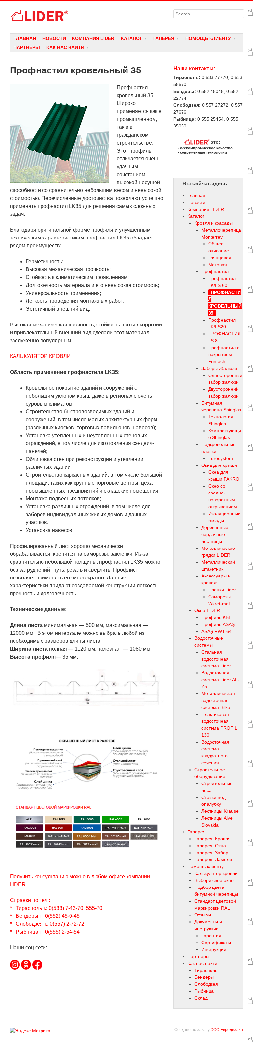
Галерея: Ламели (213, 859)
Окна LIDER (207, 610)
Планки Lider (222, 589)
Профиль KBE (216, 617)
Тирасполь (205, 970)
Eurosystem (220, 458)
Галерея (163, 38)
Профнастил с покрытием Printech (223, 354)
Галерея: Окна (210, 845)
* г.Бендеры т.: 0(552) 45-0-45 (45, 916)
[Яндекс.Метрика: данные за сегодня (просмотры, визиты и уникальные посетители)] (30, 1031)
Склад (201, 997)
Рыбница (204, 991)
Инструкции (213, 949)
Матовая (217, 264)
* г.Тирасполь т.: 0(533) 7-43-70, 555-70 (56, 908)
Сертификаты (216, 942)
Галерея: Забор (211, 852)
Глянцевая (219, 257)
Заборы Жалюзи (219, 368)
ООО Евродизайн (227, 1030)
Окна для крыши (219, 465)
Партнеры (27, 47)
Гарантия (211, 935)
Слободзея (206, 984)
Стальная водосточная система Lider (216, 658)
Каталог (131, 38)
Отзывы (202, 914)
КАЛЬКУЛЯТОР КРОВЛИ (40, 356)
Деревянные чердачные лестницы (214, 534)
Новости (54, 38)
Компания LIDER (93, 38)
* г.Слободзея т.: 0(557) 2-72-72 (47, 924)
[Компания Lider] (87, 15)
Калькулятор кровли (216, 873)
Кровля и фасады (213, 223)
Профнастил (215, 271)
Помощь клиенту (208, 38)
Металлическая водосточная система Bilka (218, 700)
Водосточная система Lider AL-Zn (220, 679)
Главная (25, 38)
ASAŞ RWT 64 (216, 631)
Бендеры (204, 977)
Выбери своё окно (214, 880)
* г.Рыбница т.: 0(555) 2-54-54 (45, 932)
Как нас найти (65, 47)
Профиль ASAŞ (218, 624)
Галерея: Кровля (212, 838)
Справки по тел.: (30, 900)
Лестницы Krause (220, 811)
